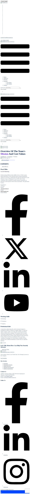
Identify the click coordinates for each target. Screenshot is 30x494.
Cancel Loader (4, 1)
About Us (5, 78)
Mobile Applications (8, 368)
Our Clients (9, 83)
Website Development (8, 367)
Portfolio (5, 81)
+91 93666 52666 (5, 40)
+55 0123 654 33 (5, 188)
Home (4, 77)
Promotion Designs (7, 364)
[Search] (20, 140)
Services (5, 79)
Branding (5, 363)
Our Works (9, 82)
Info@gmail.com (4, 191)
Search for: (3, 87)
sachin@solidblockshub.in (7, 37)
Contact (5, 85)
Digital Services (7, 366)
